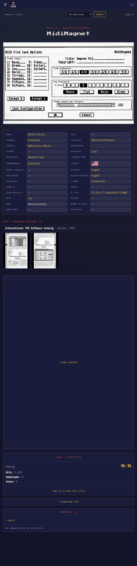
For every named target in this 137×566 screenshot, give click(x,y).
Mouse (47, 145)
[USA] (95, 163)
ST (93, 192)
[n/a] (94, 151)
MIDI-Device (35, 145)
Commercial (98, 181)
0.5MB (123, 192)
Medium (32, 157)
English (95, 169)
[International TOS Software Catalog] (16, 251)
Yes (30, 198)
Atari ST (52, 28)
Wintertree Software (103, 140)
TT (102, 192)
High (41, 157)
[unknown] (34, 140)
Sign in (129, 14)
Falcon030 (111, 192)
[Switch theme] (132, 4)
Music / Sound (36, 134)
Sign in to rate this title (68, 490)
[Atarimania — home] (13, 4)
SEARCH (99, 14)
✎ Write (10, 520)
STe (98, 192)
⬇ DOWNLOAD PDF (68, 501)
